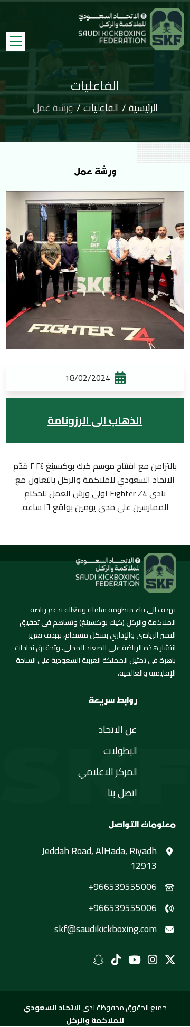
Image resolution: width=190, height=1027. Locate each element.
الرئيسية (143, 108)
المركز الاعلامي (107, 772)
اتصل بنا (122, 793)
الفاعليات (100, 108)
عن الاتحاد (118, 729)
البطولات (120, 751)
